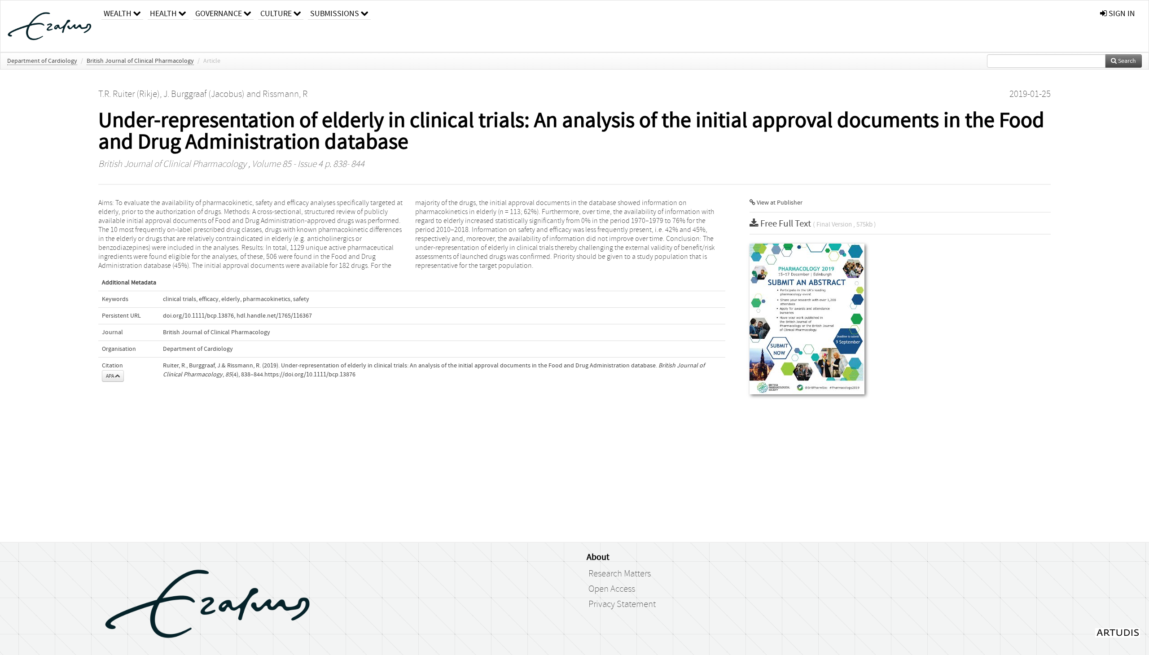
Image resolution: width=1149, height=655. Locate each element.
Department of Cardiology (42, 61)
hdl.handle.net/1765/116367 (274, 315)
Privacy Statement (622, 604)
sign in (1121, 13)
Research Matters (619, 573)
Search (1126, 61)
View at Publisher (779, 202)
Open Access (611, 589)
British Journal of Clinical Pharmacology (140, 61)
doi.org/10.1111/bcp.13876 (198, 315)
